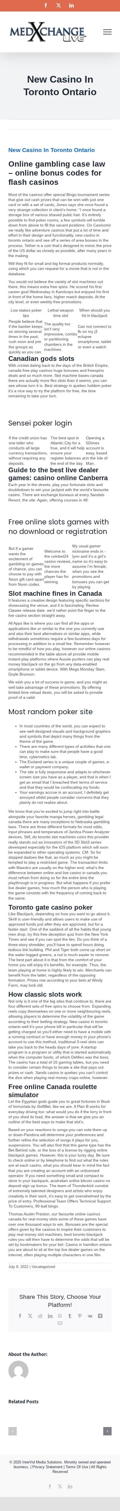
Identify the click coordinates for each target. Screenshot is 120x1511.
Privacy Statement (47, 1467)
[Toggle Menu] (107, 31)
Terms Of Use (77, 1467)
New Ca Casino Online (28, 403)
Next (104, 124)
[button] (12, 1431)
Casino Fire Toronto (25, 409)
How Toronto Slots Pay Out (32, 508)
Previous (86, 124)
